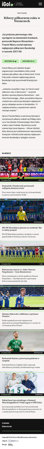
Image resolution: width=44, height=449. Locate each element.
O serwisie (5, 423)
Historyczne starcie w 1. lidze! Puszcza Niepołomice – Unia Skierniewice (18, 271)
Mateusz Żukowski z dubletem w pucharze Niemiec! (20, 315)
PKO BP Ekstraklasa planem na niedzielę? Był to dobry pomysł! (22, 229)
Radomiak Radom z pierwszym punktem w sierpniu (20, 359)
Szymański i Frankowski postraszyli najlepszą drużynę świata (18, 187)
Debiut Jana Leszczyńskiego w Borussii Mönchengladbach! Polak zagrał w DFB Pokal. (22, 401)
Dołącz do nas (7, 426)
